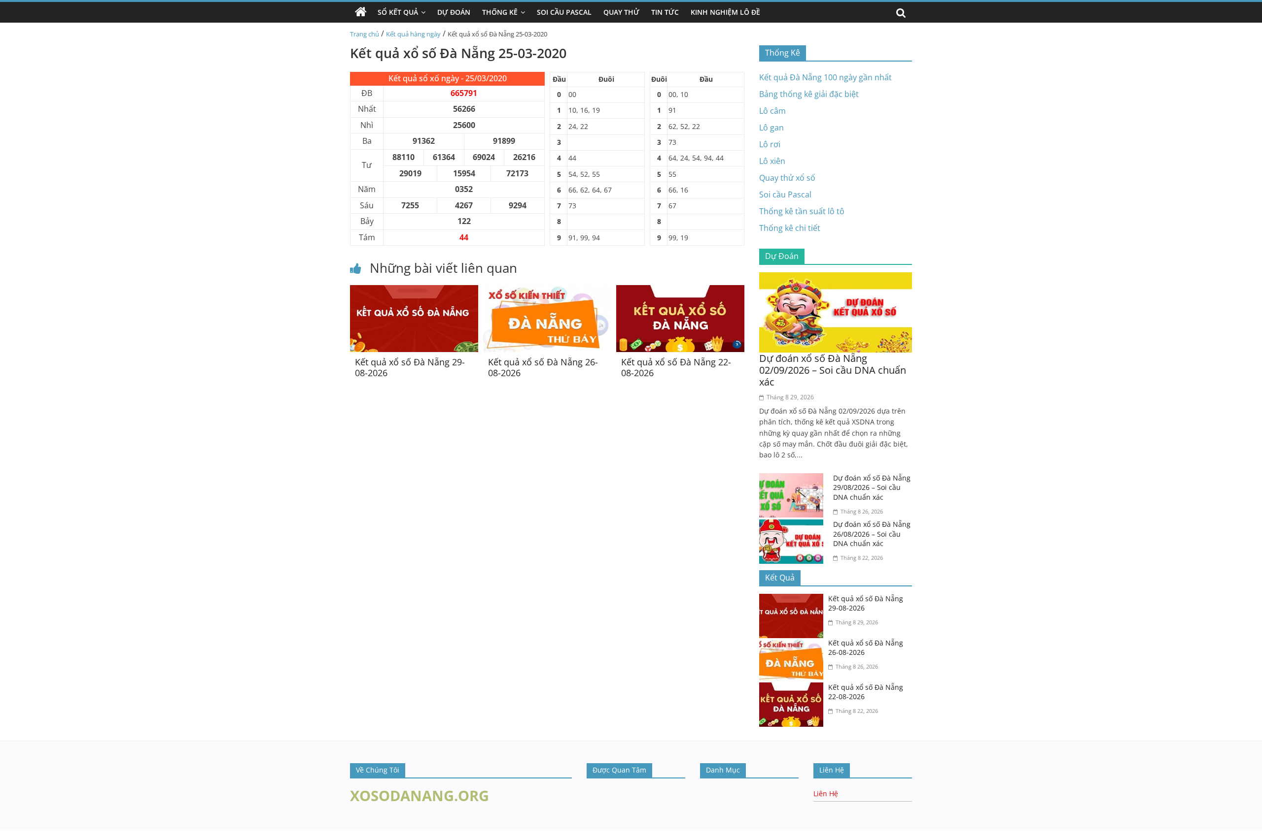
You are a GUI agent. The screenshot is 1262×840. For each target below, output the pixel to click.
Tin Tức (665, 12)
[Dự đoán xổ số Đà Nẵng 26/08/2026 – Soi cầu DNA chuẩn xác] (793, 525)
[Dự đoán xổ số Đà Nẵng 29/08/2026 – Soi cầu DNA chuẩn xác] (793, 479)
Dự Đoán (453, 12)
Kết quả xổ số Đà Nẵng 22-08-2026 (676, 367)
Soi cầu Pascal (785, 194)
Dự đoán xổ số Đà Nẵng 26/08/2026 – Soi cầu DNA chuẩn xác (872, 533)
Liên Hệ (825, 793)
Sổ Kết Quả (398, 12)
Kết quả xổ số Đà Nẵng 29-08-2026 (410, 367)
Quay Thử (621, 12)
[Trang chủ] (361, 12)
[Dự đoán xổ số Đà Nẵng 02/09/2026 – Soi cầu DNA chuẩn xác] (835, 278)
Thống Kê (500, 12)
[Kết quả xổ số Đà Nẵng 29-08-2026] (414, 291)
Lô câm (772, 110)
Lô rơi (769, 144)
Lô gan (771, 127)
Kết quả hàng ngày (413, 34)
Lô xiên (772, 161)
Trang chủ (364, 34)
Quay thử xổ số (787, 177)
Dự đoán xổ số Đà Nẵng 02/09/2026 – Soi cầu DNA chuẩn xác (832, 370)
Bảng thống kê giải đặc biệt (809, 94)
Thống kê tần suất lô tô (801, 211)
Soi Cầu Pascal (564, 12)
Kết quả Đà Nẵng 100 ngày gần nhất (825, 77)
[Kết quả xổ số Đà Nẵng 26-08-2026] (547, 291)
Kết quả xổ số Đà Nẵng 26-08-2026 (543, 367)
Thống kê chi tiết (789, 228)
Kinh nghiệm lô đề (725, 12)
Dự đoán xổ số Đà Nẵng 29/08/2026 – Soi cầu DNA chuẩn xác (872, 487)
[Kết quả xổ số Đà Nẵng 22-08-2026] (680, 291)
